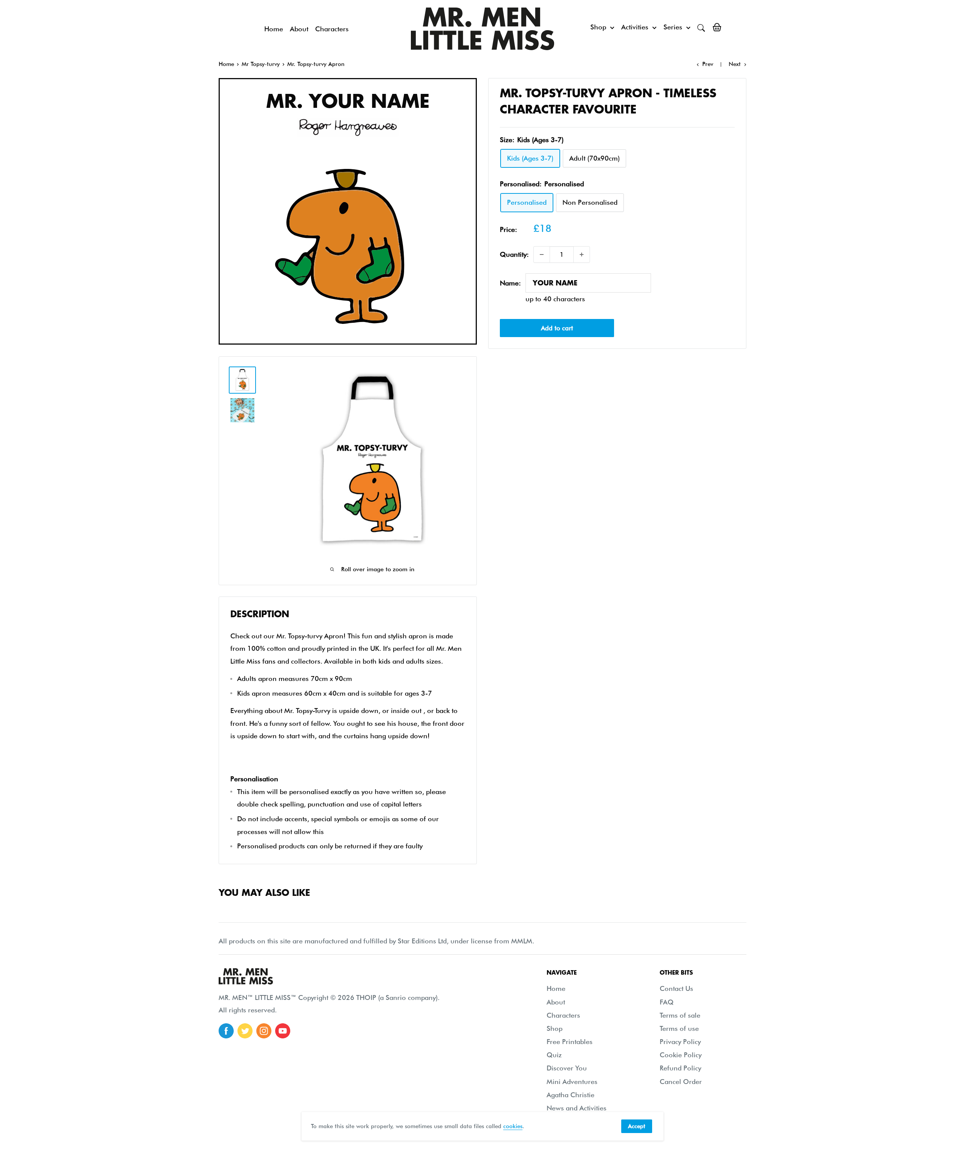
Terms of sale (680, 1015)
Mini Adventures (572, 1082)
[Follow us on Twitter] (245, 1030)
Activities (634, 27)
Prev (707, 64)
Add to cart (557, 328)
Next (735, 64)
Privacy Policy (680, 1042)
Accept (636, 1126)
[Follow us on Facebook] (226, 1030)
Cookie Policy (681, 1055)
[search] (701, 27)
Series (672, 27)
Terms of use (679, 1028)
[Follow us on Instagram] (263, 1030)
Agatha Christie (570, 1095)
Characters (332, 29)
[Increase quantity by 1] (582, 254)
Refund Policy (680, 1068)
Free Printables (570, 1042)
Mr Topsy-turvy (261, 64)
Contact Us (676, 988)
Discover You (567, 1068)
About (299, 29)
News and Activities (577, 1108)
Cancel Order (681, 1082)
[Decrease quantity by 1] (542, 254)
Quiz (554, 1055)
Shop (598, 27)
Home (273, 29)
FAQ (667, 1002)
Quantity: (514, 254)
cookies (512, 1126)
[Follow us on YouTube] (282, 1030)
